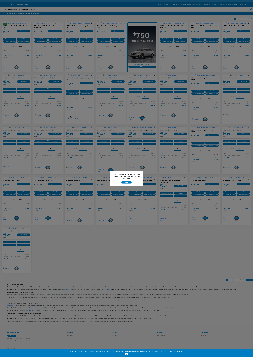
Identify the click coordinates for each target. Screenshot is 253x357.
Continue (126, 182)
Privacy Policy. (179, 351)
